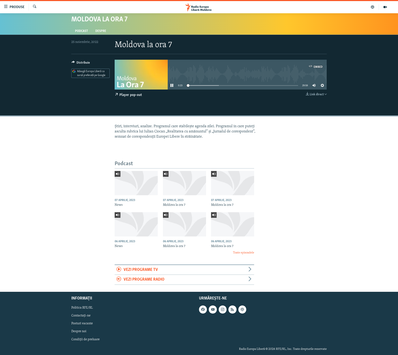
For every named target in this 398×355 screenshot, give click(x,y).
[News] (136, 183)
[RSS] (232, 309)
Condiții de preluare (85, 339)
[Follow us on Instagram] (223, 309)
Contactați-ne (81, 315)
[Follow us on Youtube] (213, 309)
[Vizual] (385, 7)
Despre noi (78, 331)
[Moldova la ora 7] (184, 183)
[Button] (81, 64)
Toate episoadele (243, 252)
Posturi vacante (82, 323)
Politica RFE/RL (82, 307)
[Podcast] (372, 7)
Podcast (81, 31)
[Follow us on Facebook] (203, 309)
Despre (100, 31)
